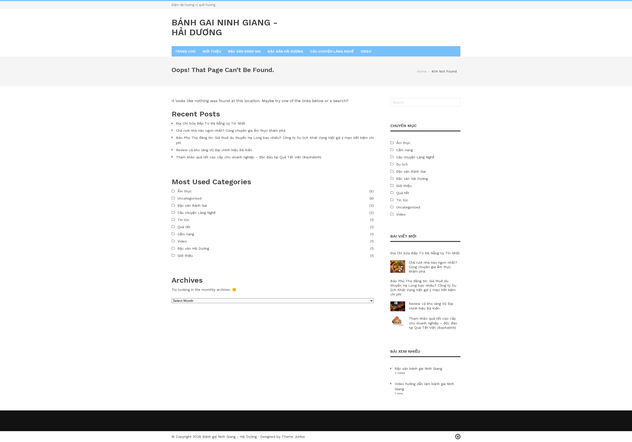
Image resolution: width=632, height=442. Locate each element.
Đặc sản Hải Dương (285, 51)
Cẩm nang (186, 234)
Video (366, 51)
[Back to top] (457, 437)
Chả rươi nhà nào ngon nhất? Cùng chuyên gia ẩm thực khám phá (230, 130)
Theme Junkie (293, 437)
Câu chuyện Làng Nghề (332, 51)
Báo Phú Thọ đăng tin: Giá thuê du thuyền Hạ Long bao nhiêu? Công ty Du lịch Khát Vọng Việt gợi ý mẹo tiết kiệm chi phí (275, 140)
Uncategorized (189, 198)
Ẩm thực (185, 191)
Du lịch (402, 164)
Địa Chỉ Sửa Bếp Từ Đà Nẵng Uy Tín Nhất (210, 123)
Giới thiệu (211, 51)
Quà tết (184, 227)
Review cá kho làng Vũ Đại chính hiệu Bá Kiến (214, 150)
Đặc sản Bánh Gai (244, 51)
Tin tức (184, 220)
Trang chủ (185, 51)
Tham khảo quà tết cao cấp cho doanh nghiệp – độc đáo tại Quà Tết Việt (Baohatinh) (248, 157)
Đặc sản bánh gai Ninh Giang (418, 368)
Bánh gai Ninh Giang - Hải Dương (229, 437)
